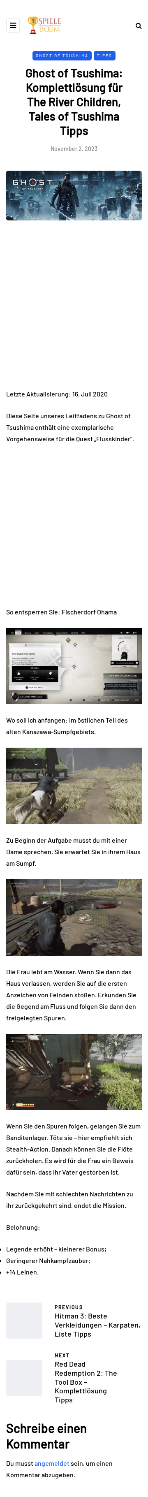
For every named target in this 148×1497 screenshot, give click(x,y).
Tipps (104, 55)
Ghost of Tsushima (62, 55)
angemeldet (52, 1463)
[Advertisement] (74, 311)
